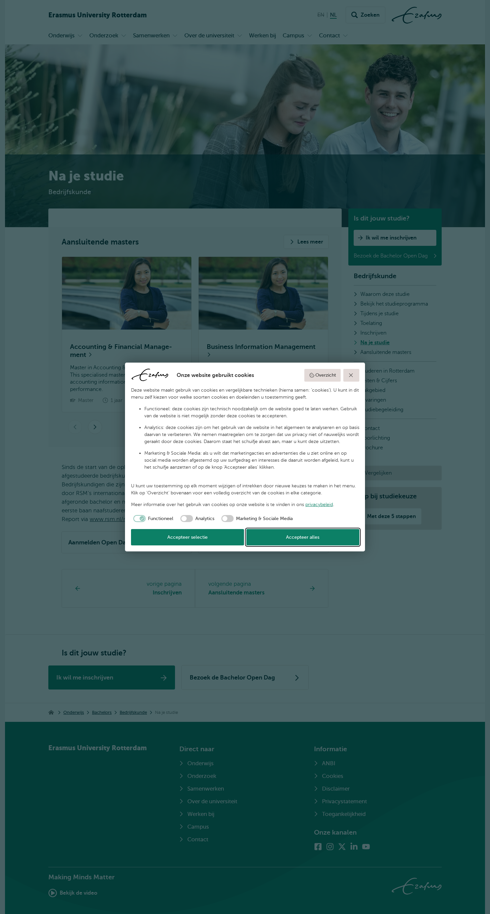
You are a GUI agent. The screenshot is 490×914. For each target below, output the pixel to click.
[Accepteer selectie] (351, 375)
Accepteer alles (302, 537)
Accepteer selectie (187, 537)
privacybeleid (319, 504)
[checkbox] (152, 518)
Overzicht (325, 375)
